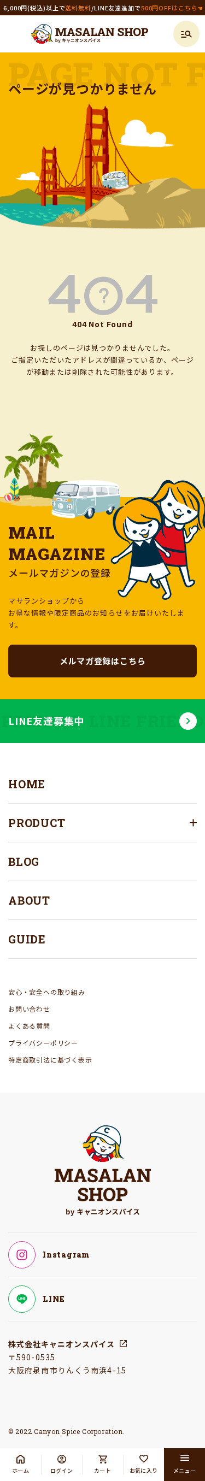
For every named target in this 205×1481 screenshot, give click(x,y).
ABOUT (29, 900)
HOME (26, 784)
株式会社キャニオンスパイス (61, 1343)
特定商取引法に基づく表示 (50, 1059)
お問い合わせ (29, 1008)
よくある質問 (29, 1025)
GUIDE (27, 939)
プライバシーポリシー (43, 1042)
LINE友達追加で (148, 7)
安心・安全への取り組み (46, 991)
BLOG (23, 861)
